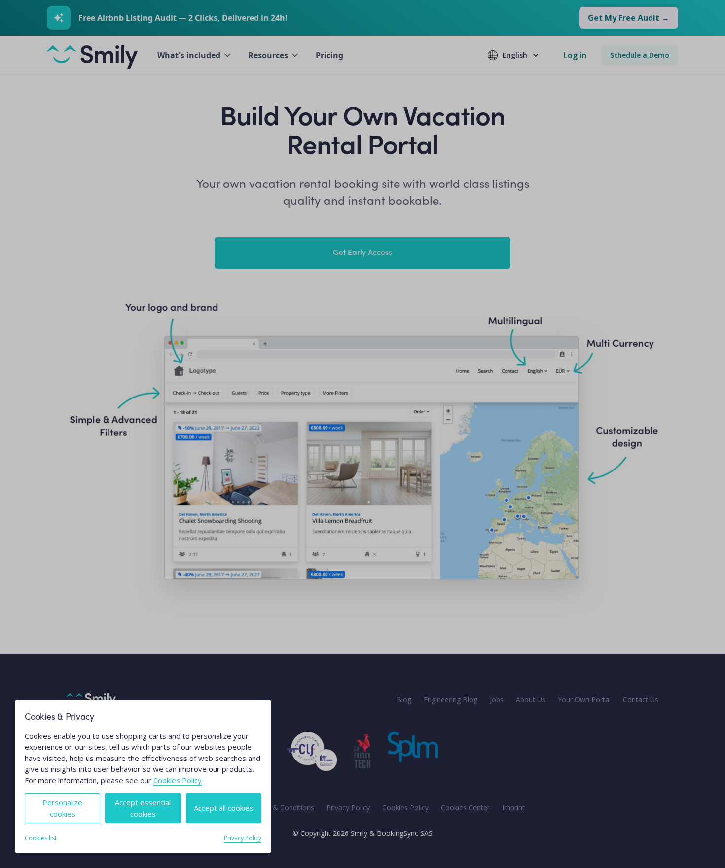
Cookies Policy (177, 780)
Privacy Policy (242, 838)
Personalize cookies (62, 808)
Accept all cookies (224, 808)
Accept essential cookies (143, 808)
